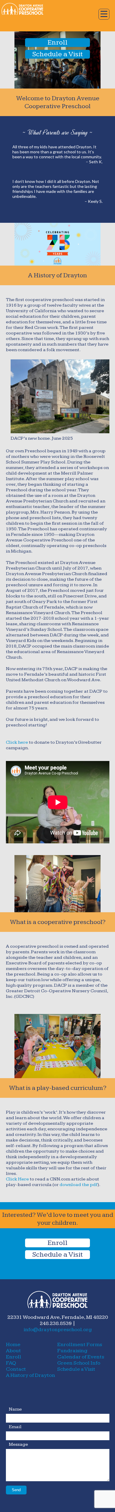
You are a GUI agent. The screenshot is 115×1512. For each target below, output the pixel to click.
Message (18, 1444)
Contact (16, 1369)
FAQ (11, 1363)
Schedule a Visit (57, 54)
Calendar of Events (80, 1357)
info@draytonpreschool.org (58, 1329)
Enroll (57, 42)
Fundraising (72, 1351)
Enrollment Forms (79, 1344)
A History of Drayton (30, 1375)
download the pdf (79, 1184)
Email (15, 1427)
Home (13, 1344)
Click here (17, 742)
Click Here (17, 1179)
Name (15, 1409)
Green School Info (78, 1363)
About (13, 1351)
